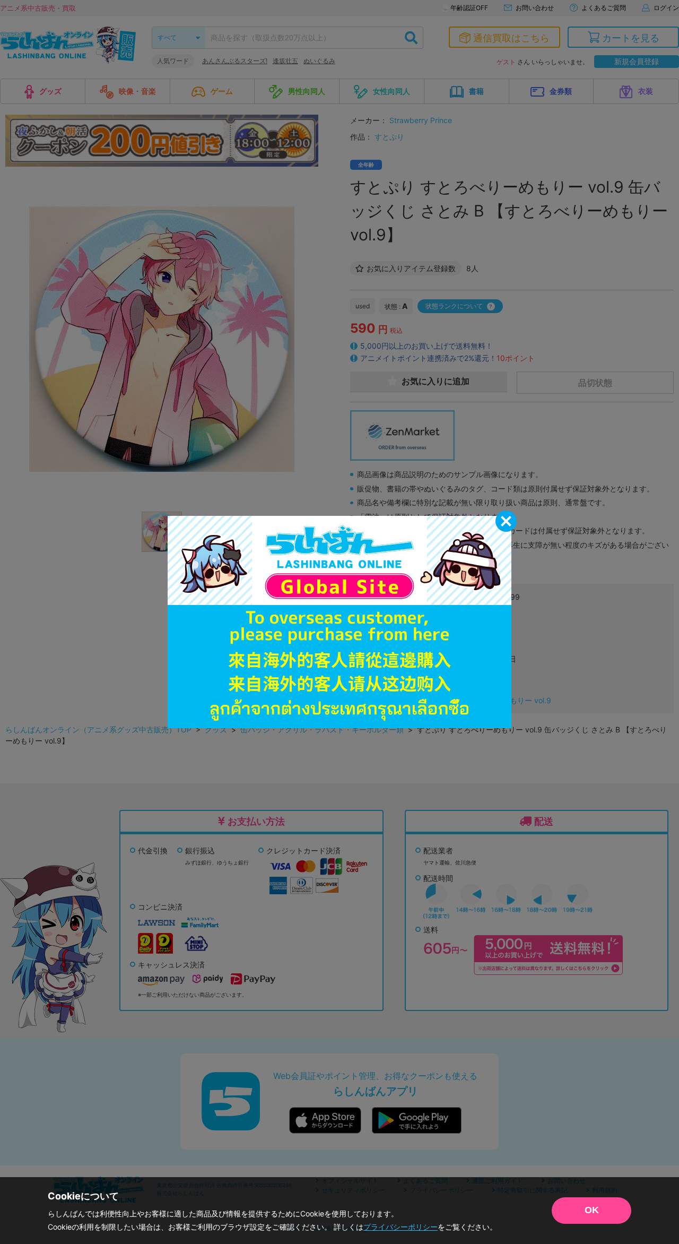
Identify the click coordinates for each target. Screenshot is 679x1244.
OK (592, 1210)
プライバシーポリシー (400, 1226)
